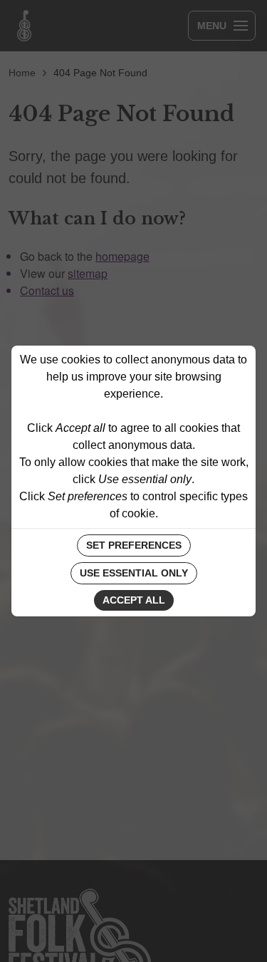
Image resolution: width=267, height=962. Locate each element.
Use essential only (134, 573)
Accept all (134, 600)
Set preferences (134, 545)
